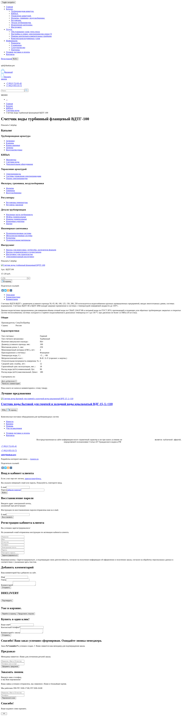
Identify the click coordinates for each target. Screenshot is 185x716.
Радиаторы (10, 238)
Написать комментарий (11, 384)
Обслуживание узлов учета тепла (25, 32)
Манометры (11, 160)
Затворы (9, 148)
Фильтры (10, 188)
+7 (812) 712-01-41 (14, 83)
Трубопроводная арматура (22, 11)
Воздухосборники (13, 193)
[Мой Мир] (11, 290)
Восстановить (7, 517)
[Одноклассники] (8, 290)
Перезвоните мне (8, 698)
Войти (15, 59)
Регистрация (6, 59)
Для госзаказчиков (14, 428)
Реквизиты (15, 43)
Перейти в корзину (9, 614)
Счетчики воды (12, 110)
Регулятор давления (14, 205)
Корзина (9, 72)
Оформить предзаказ (10, 666)
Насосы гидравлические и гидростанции (23, 252)
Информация (12, 41)
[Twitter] (5, 290)
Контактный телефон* (10, 627)
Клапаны (10, 143)
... (7, 99)
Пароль (11, 490)
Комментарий (7, 585)
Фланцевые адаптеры (15, 221)
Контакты (10, 54)
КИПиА (15, 13)
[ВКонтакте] (3, 290)
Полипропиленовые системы (18, 233)
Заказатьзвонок (6, 78)
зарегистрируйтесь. (33, 478)
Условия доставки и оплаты (18, 52)
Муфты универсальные (16, 217)
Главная (9, 7)
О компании (16, 45)
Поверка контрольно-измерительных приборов (31, 36)
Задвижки (10, 141)
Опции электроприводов (17, 178)
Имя (3, 577)
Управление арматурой (21, 16)
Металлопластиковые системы (19, 236)
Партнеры (15, 50)
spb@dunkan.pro (8, 455)
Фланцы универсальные (16, 219)
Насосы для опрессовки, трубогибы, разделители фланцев (31, 250)
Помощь (9, 426)
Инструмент (16, 27)
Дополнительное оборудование (19, 164)
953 (4, 410)
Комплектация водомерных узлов (25, 38)
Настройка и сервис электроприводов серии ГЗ (31, 34)
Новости (9, 421)
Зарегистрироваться (9, 555)
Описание (10, 295)
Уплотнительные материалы (18, 240)
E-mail (3, 487)
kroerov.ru (34, 459)
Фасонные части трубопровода (19, 214)
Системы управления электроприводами (23, 176)
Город (3, 580)
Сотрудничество (18, 47)
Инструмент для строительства (19, 254)
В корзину (7, 281)
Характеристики (13, 297)
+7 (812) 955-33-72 (14, 85)
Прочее (9, 224)
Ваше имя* (5, 625)
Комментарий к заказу (10, 633)
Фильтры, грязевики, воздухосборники (28, 18)
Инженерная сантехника (22, 25)
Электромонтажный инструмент (20, 257)
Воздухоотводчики (14, 150)
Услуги (9, 29)
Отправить (6, 587)
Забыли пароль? (14, 490)
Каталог (9, 9)
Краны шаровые (13, 145)
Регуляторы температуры (17, 202)
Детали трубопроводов (21, 23)
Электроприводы (13, 174)
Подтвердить (7, 600)
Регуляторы (16, 20)
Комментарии (12, 299)
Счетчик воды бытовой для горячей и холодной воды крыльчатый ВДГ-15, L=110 (57, 404)
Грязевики (10, 190)
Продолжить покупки (26, 614)
